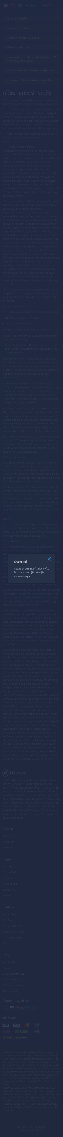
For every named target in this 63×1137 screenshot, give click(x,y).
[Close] (49, 559)
